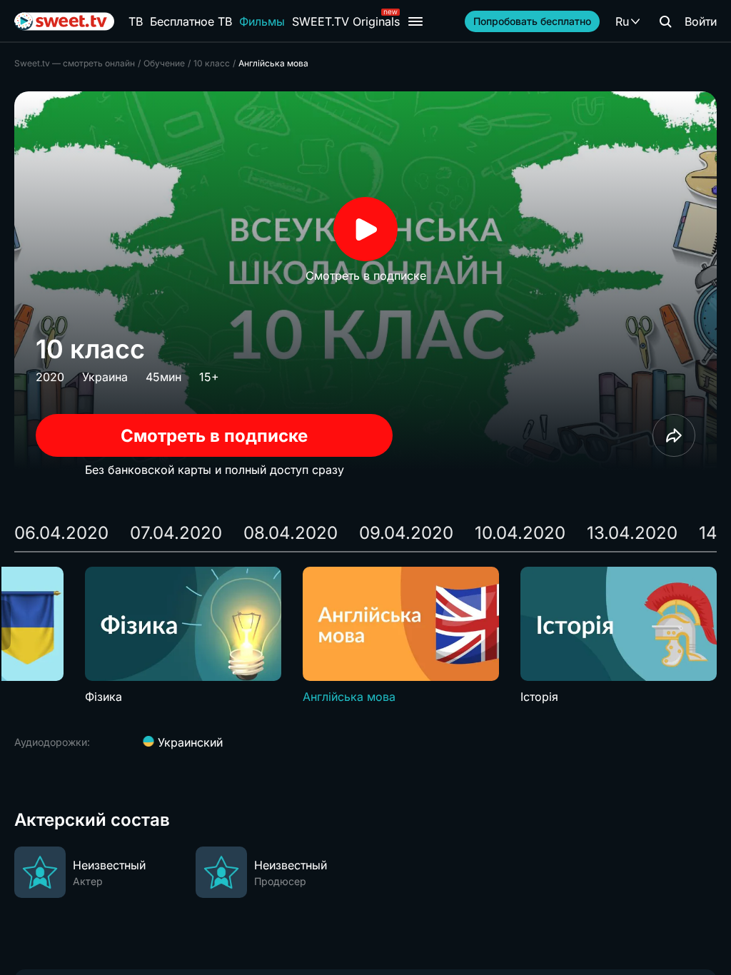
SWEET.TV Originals (346, 21)
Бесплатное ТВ (191, 21)
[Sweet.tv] (64, 21)
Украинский (188, 742)
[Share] (673, 435)
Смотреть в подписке (214, 435)
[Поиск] (665, 21)
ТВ (135, 21)
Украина (105, 377)
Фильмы (262, 21)
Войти (701, 21)
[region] (365, 636)
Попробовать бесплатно (532, 21)
